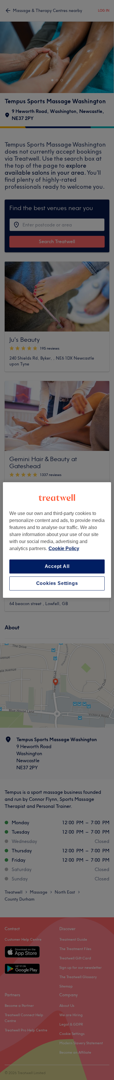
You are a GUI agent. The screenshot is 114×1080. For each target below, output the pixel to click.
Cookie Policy (64, 548)
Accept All (57, 566)
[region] (57, 540)
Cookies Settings (57, 583)
